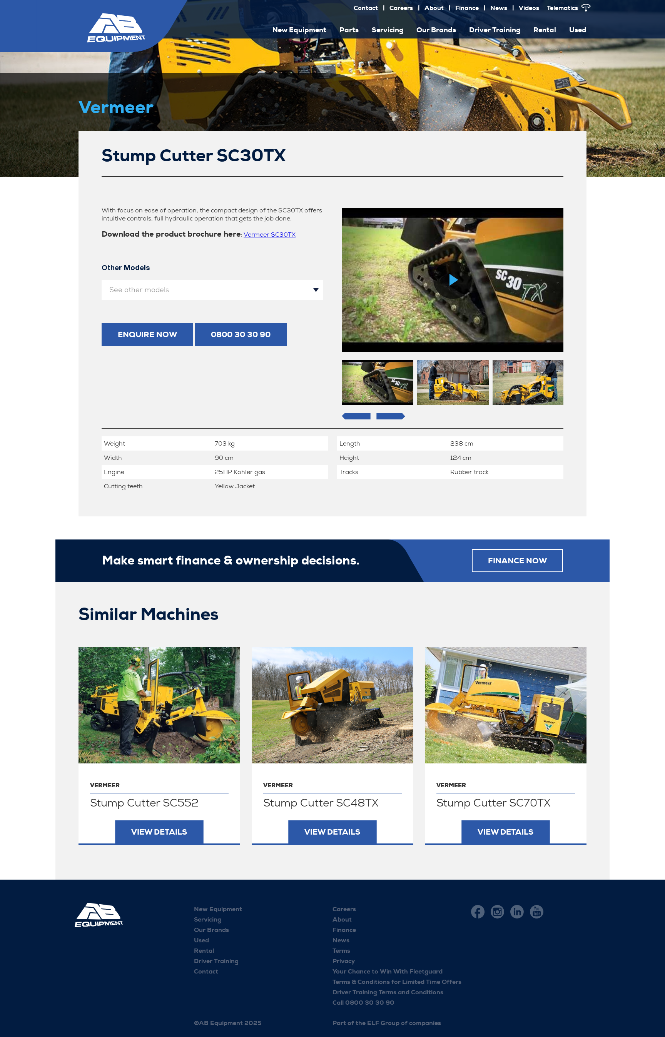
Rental (544, 30)
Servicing (387, 30)
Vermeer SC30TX (270, 234)
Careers (401, 8)
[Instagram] (497, 911)
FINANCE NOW (517, 561)
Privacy (343, 961)
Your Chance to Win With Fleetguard (387, 971)
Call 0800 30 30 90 (363, 1003)
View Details (159, 832)
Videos (529, 8)
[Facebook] (478, 911)
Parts (349, 30)
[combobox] (212, 290)
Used (577, 30)
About (434, 8)
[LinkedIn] (517, 911)
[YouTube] (536, 911)
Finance (467, 8)
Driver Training (494, 30)
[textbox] (212, 290)
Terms (341, 951)
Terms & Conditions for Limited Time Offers (396, 982)
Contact (366, 8)
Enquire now (147, 334)
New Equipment (218, 909)
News (498, 8)
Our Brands (436, 30)
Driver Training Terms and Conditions (387, 992)
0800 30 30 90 (241, 334)
